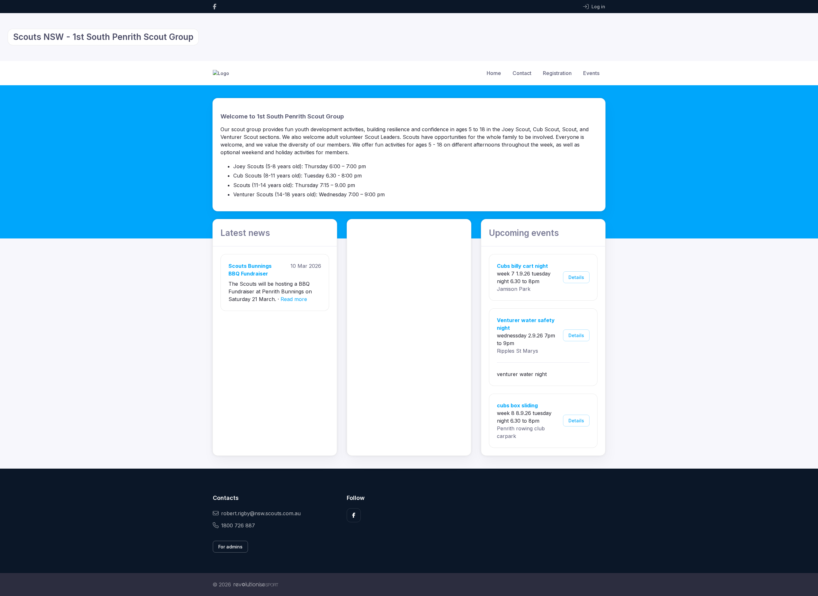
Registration (557, 73)
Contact (522, 73)
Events (591, 73)
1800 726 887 (238, 525)
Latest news (245, 233)
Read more (294, 299)
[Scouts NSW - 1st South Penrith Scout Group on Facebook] (214, 6)
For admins (230, 546)
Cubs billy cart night (522, 266)
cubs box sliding (517, 405)
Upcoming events (524, 233)
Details (576, 277)
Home (494, 73)
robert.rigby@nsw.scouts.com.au (261, 513)
